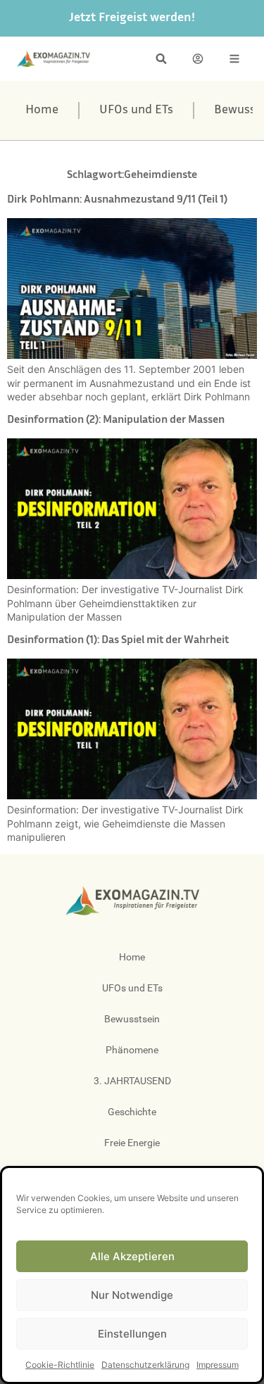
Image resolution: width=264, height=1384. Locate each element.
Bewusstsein (132, 1018)
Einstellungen (132, 1333)
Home (41, 110)
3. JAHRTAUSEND (132, 1080)
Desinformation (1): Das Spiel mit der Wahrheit (118, 640)
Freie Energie (132, 1142)
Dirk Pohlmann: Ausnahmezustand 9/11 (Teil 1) (117, 200)
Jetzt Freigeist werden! (132, 18)
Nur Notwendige (132, 1295)
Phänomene (132, 1049)
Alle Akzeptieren (132, 1256)
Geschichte (132, 1111)
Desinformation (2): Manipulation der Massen (116, 420)
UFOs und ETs (136, 110)
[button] (161, 59)
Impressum (217, 1364)
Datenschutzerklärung (145, 1364)
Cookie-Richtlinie (59, 1364)
